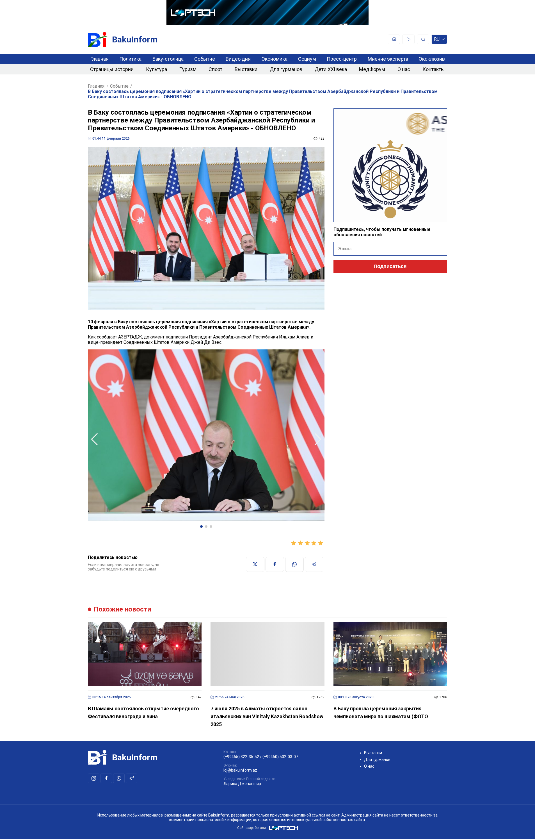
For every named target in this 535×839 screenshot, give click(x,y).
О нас (403, 69)
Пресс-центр (342, 59)
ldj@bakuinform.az (240, 770)
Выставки (246, 69)
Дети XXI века (331, 69)
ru (437, 40)
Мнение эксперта (388, 59)
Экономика (274, 59)
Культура (156, 69)
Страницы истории (112, 69)
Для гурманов (286, 69)
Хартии (219, 321)
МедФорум (372, 69)
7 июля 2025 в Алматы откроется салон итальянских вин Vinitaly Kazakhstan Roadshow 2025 (267, 716)
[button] (201, 526)
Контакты (433, 69)
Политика (130, 59)
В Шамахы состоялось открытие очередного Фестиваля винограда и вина (143, 712)
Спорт (215, 69)
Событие (204, 59)
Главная (99, 59)
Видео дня (238, 59)
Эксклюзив (432, 59)
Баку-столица (168, 59)
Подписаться (390, 266)
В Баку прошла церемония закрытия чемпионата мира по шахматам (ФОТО (380, 712)
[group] (206, 435)
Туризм (187, 69)
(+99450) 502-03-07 (280, 756)
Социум (307, 59)
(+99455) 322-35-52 (241, 756)
